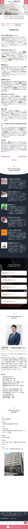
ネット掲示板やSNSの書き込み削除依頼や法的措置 (14, 124)
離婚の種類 (4, 109)
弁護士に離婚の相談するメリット (9, 35)
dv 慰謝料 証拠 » (22, 156)
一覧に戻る (14, 160)
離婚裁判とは (4, 64)
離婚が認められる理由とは (8, 94)
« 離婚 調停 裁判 (5, 156)
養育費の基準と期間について (8, 50)
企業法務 (3, 140)
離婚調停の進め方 (5, 79)
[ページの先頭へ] (25, 522)
